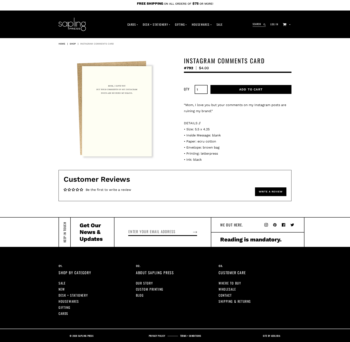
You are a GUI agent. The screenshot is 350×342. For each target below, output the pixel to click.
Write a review (271, 191)
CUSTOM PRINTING (149, 289)
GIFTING (64, 307)
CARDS (63, 313)
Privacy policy (157, 335)
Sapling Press (86, 335)
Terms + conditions (190, 335)
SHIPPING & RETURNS (235, 301)
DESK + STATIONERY (73, 295)
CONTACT (225, 295)
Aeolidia (275, 335)
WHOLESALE (227, 289)
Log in (275, 24)
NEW (62, 289)
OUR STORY (144, 283)
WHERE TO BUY (230, 283)
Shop (73, 43)
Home (62, 43)
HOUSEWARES (69, 301)
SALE (62, 283)
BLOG (140, 295)
